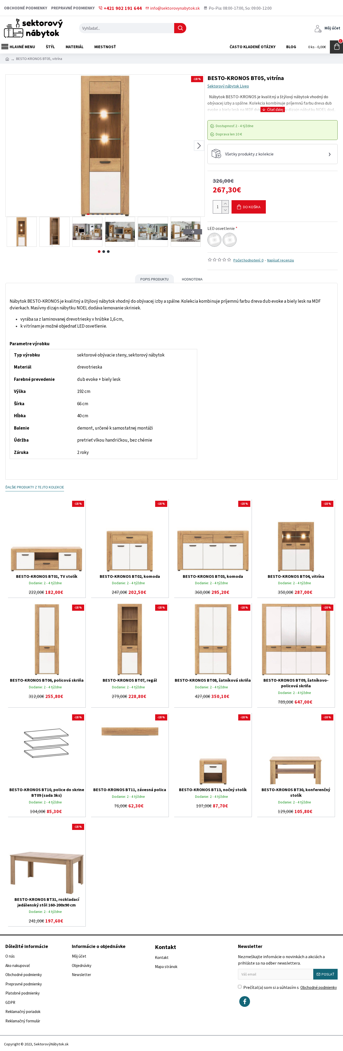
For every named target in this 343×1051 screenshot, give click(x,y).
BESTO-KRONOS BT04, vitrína (296, 576)
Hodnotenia (192, 279)
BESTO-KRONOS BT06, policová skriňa (47, 680)
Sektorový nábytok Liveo (228, 86)
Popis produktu (154, 279)
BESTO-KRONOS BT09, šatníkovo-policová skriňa (296, 682)
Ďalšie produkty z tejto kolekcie (34, 487)
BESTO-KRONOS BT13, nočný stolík (213, 789)
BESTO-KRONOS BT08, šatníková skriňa (213, 680)
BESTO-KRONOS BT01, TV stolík (46, 576)
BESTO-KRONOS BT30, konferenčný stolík (296, 792)
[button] (11, 145)
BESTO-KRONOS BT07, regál (130, 680)
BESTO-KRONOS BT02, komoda (130, 576)
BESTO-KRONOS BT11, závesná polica (129, 789)
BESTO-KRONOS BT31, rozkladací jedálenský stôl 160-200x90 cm (46, 902)
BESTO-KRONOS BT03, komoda (213, 576)
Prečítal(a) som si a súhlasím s (290, 987)
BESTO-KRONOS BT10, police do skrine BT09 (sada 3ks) (46, 792)
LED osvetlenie (221, 228)
